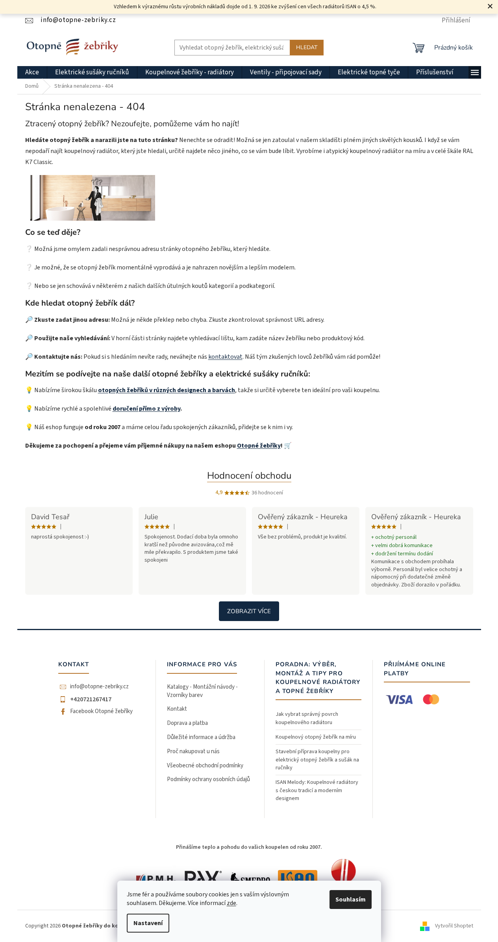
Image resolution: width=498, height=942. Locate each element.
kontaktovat (225, 356)
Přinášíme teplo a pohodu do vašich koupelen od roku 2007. (249, 847)
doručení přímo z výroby (146, 408)
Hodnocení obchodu (249, 475)
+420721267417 (90, 699)
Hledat (306, 47)
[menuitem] (32, 72)
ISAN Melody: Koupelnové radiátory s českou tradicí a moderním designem (317, 790)
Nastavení (148, 923)
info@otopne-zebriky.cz (99, 687)
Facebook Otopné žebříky (101, 711)
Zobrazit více (249, 611)
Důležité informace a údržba (201, 737)
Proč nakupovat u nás (193, 751)
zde (231, 903)
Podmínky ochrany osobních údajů (208, 779)
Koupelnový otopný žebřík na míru (316, 737)
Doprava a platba (187, 723)
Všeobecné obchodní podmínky (205, 765)
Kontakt (177, 709)
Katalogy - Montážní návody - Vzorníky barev (202, 691)
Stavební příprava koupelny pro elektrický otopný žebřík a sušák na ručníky (317, 760)
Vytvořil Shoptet (454, 926)
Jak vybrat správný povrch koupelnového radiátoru (307, 718)
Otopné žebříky (259, 445)
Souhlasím (350, 899)
